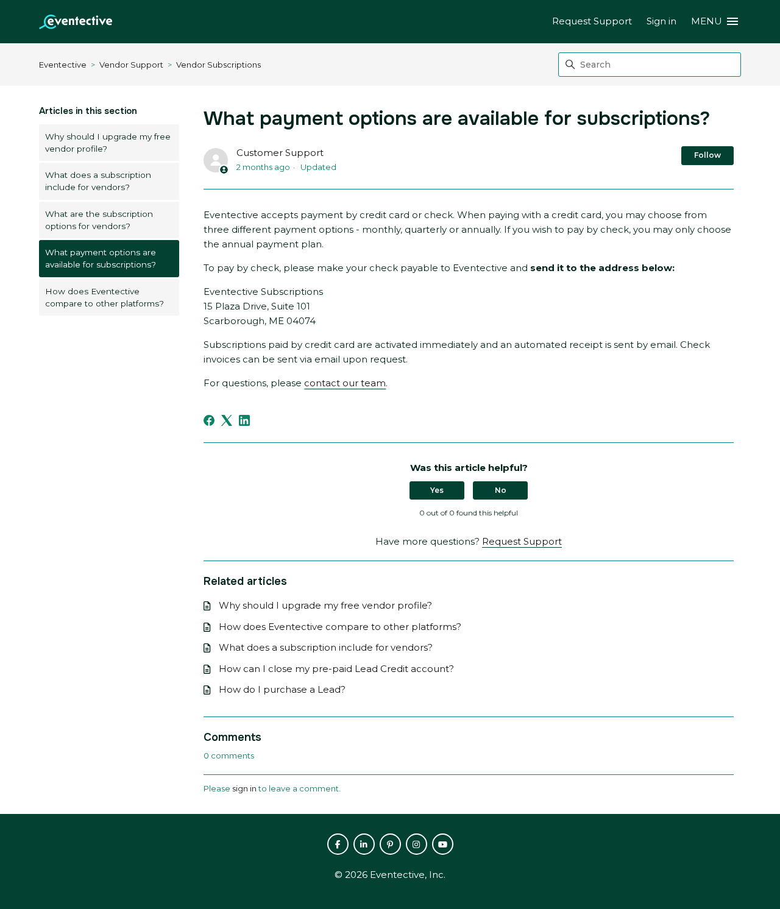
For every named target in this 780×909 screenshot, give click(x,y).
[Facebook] (209, 420)
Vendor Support (131, 64)
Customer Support (280, 152)
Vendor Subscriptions (218, 64)
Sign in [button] (661, 21)
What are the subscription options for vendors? (99, 220)
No (500, 490)
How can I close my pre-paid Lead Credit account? (336, 668)
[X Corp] (226, 420)
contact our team (345, 383)
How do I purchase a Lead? (282, 689)
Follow (707, 155)
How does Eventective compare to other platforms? (104, 297)
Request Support (592, 21)
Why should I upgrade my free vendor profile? (108, 143)
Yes (437, 490)
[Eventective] (75, 22)
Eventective (63, 64)
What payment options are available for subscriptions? (100, 258)
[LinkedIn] (244, 420)
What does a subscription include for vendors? (98, 181)
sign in (244, 788)
